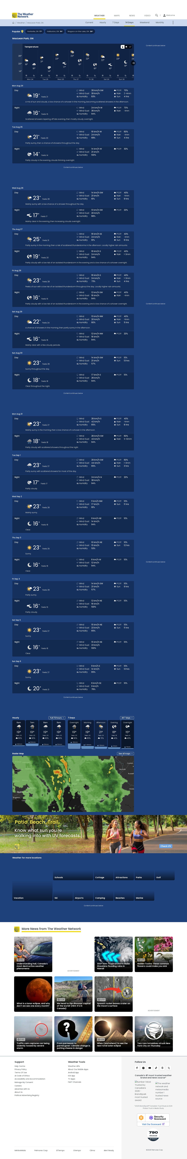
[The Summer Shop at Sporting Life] (165, 891)
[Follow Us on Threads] (162, 1068)
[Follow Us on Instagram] (143, 1068)
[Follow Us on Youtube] (150, 1068)
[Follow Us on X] (169, 1068)
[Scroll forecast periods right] (133, 63)
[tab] (122, 47)
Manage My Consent (24, 1082)
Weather (21, 23)
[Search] (156, 15)
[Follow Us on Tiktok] (156, 1068)
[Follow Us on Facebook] (137, 1068)
